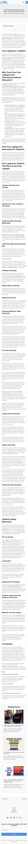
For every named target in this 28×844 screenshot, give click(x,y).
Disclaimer (14, 810)
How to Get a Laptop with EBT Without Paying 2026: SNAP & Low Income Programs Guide (14, 781)
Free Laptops (15, 13)
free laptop (5, 84)
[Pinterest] (14, 817)
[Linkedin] (10, 817)
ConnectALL (4, 565)
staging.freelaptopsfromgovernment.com (10, 86)
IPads (16, 237)
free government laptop (17, 115)
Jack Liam (21, 105)
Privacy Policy (14, 812)
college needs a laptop (6, 38)
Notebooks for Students (13, 586)
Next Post (24, 798)
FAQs (14, 807)
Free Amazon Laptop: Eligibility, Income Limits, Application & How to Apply (14, 725)
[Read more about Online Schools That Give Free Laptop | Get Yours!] (14, 743)
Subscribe (14, 834)
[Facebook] (17, 817)
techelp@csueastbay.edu (12, 267)
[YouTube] (20, 817)
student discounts (5, 529)
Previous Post (4, 798)
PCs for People (5, 540)
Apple (7, 603)
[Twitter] (7, 817)
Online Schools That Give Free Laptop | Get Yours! (14, 753)
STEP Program (21, 236)
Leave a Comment (8, 13)
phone (18, 575)
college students (16, 276)
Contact (14, 809)
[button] (23, 2)
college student (20, 615)
